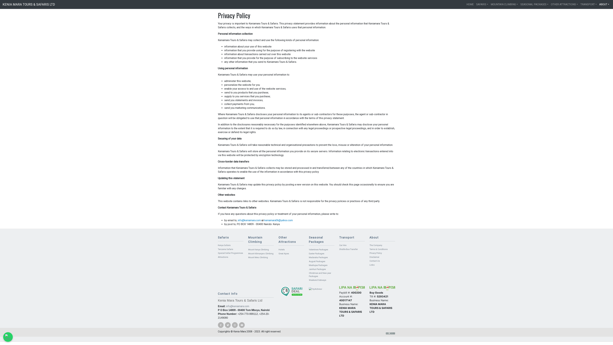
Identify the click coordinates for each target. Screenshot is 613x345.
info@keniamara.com (249, 220)
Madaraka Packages (318, 257)
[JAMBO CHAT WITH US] (8, 337)
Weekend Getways (317, 280)
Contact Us (375, 261)
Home (470, 4)
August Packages (317, 261)
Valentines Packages (318, 249)
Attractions (223, 257)
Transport (587, 4)
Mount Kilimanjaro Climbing (260, 253)
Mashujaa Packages (318, 265)
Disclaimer (374, 257)
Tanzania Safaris (225, 249)
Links (372, 265)
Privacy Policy (376, 253)
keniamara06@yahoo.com (278, 220)
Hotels (282, 249)
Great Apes (284, 253)
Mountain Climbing (503, 4)
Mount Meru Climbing (258, 257)
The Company (376, 245)
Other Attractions (563, 4)
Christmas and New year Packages (320, 274)
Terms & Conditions (379, 249)
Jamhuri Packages (317, 269)
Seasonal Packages (533, 4)
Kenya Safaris (224, 245)
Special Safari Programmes (230, 253)
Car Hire (342, 245)
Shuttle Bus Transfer (348, 249)
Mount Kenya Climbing (258, 249)
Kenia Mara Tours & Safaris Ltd (29, 4)
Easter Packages (316, 253)
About (603, 4)
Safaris (481, 4)
